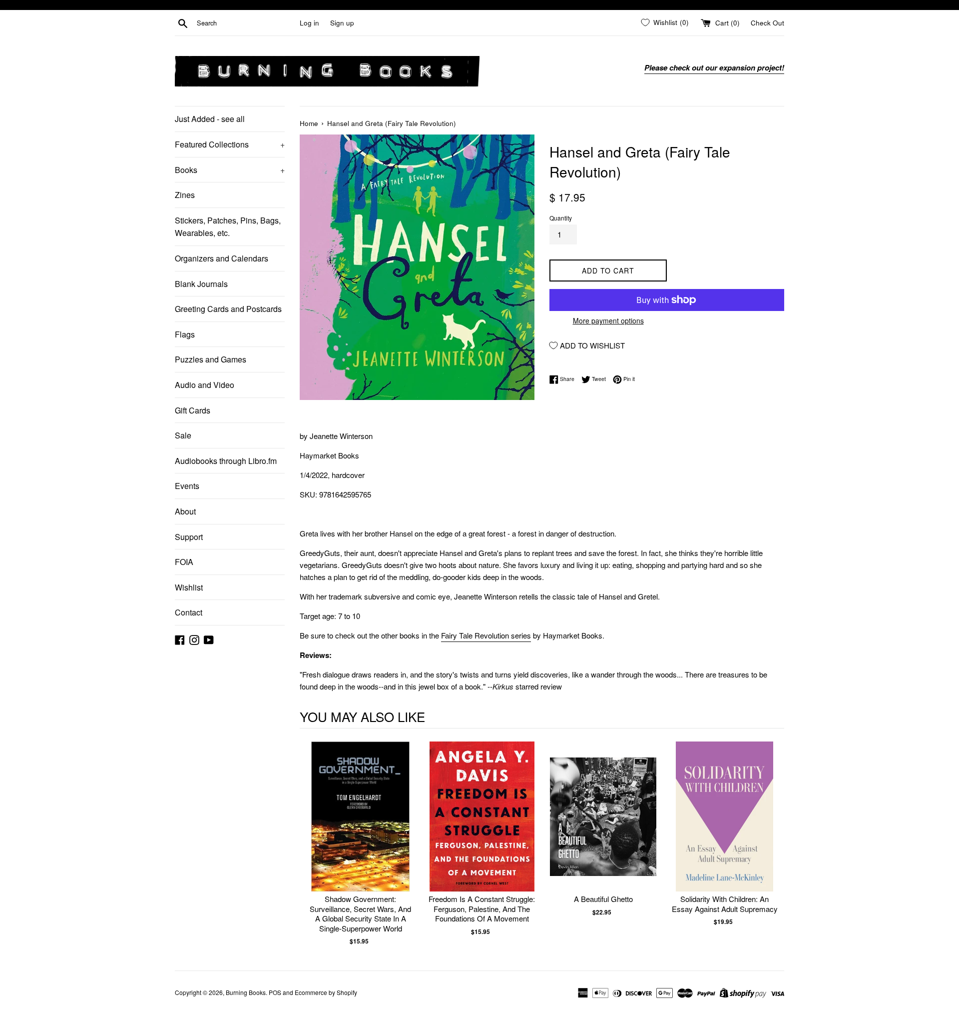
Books (230, 170)
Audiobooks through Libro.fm (226, 460)
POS (275, 992)
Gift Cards (192, 410)
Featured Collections (230, 144)
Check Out (767, 23)
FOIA (184, 562)
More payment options (608, 321)
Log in (309, 23)
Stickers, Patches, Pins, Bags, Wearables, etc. (228, 226)
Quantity (560, 218)
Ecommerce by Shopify (326, 992)
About (185, 511)
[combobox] (246, 23)
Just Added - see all (210, 118)
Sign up (342, 23)
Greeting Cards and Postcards (228, 308)
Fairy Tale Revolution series (486, 635)
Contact (188, 612)
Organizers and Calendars (221, 258)
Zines (185, 194)
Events (187, 486)
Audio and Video (204, 384)
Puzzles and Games (210, 359)
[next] (774, 844)
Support (189, 536)
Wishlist (189, 587)
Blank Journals (201, 284)
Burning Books (246, 992)
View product (360, 827)
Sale (183, 435)
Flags (185, 334)
